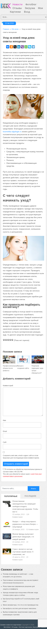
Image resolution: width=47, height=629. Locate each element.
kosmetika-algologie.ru (12, 132)
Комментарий (8, 386)
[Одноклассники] (11, 46)
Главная (6, 29)
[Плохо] (6, 340)
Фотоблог (30, 4)
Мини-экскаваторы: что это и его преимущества (20, 605)
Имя (4, 420)
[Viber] (22, 46)
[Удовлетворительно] (8, 340)
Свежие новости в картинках (10, 625)
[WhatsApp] (26, 46)
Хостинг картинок (25, 627)
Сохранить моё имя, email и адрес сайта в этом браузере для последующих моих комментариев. (21, 457)
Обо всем (14, 29)
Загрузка (30, 8)
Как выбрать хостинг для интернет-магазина (19, 608)
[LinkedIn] (18, 46)
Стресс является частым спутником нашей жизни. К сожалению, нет (22, 551)
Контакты (36, 627)
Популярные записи (10, 497)
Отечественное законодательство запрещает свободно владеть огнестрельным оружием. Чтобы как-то (25, 506)
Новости (17, 4)
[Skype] (29, 46)
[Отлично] (12, 340)
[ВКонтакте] (7, 46)
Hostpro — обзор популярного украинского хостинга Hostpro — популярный (25, 524)
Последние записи (30, 497)
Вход (27, 11)
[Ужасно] (4, 340)
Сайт (5, 442)
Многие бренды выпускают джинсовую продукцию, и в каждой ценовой (23, 536)
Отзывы (17, 8)
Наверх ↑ (43, 627)
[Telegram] (33, 46)
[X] (15, 46)
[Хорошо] (10, 340)
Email (5, 431)
